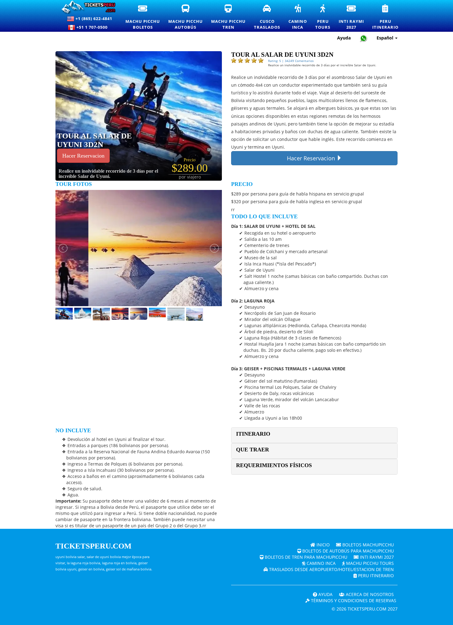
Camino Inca (320, 563)
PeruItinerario (385, 17)
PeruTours (323, 17)
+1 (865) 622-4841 (93, 18)
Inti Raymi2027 (352, 17)
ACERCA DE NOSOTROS (369, 594)
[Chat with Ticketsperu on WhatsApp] (363, 38)
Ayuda (344, 38)
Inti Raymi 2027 (376, 557)
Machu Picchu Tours (369, 563)
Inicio (322, 545)
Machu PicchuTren (228, 17)
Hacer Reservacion (83, 156)
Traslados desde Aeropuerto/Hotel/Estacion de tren (331, 569)
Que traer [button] (252, 449)
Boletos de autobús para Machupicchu (347, 551)
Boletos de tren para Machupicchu (305, 557)
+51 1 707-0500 (93, 27)
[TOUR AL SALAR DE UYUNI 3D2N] (153, 115)
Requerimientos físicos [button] (274, 465)
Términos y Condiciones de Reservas (353, 600)
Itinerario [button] (253, 434)
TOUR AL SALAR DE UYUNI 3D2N (94, 140)
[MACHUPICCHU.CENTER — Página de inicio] (86, 7)
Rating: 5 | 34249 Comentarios (291, 61)
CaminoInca (298, 17)
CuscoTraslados (267, 17)
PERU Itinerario (375, 575)
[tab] (314, 435)
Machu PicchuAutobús (185, 17)
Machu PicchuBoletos (143, 17)
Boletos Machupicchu (367, 545)
